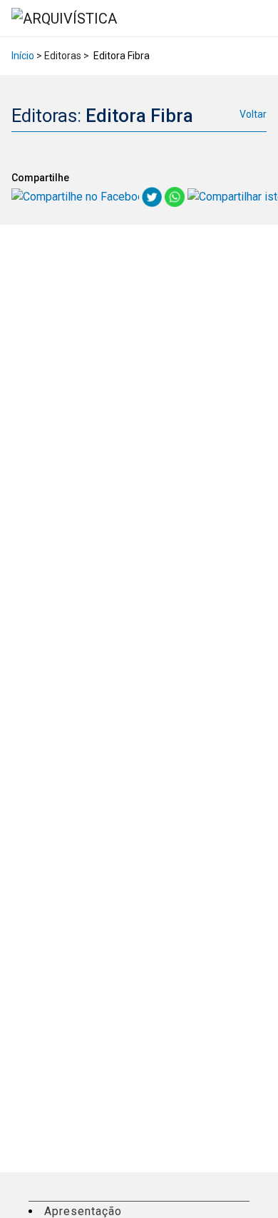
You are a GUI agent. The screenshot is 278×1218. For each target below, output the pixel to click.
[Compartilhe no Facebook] (76, 196)
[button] (263, 18)
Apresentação (83, 1211)
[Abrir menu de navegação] (253, 18)
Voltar (253, 114)
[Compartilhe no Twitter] (153, 196)
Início (22, 55)
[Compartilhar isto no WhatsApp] (176, 196)
